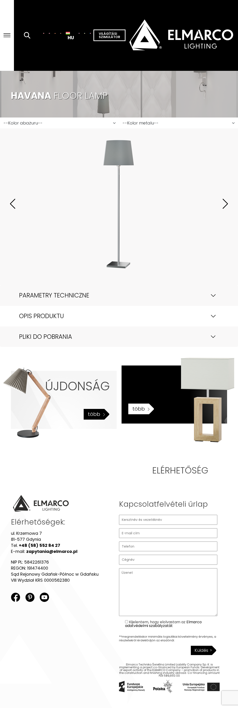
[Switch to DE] (55, 33)
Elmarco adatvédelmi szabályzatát (163, 623)
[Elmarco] (182, 35)
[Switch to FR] (90, 33)
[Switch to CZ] (79, 33)
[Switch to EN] (49, 33)
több (94, 414)
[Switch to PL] (43, 33)
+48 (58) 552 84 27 (39, 545)
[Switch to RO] (60, 33)
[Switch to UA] (84, 33)
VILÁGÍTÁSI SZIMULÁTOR (109, 35)
